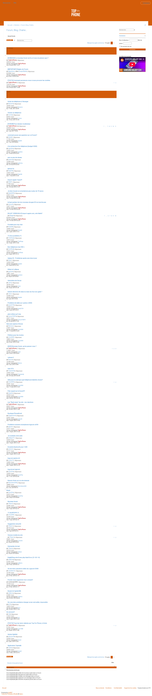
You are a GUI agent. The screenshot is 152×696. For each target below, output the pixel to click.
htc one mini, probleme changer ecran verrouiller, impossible (28, 602)
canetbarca (12, 570)
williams (11, 559)
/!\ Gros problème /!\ (14, 236)
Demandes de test (14, 546)
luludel (10, 137)
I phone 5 (11, 357)
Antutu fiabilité (12, 634)
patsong (11, 159)
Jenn (10, 282)
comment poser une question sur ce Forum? (22, 135)
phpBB (10, 692)
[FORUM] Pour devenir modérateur (19, 124)
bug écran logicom (14, 469)
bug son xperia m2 (14, 458)
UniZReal (11, 249)
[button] (116, 43)
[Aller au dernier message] (26, 63)
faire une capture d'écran (14, 324)
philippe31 (11, 438)
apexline (11, 148)
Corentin (20, 540)
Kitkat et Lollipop (13, 269)
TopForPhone (12, 60)
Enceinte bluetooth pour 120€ (17, 447)
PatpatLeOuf (12, 415)
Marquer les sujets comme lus (95, 43)
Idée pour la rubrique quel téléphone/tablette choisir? (25, 380)
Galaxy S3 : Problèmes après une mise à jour (22, 258)
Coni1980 (20, 628)
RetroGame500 (13, 482)
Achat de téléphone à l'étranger (18, 101)
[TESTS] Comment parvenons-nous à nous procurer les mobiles (29, 80)
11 (115, 126)
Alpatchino (12, 71)
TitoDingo (11, 238)
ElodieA (11, 226)
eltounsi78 (11, 636)
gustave (11, 271)
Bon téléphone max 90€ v (16, 247)
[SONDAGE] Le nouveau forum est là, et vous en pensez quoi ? (28, 58)
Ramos (10, 359)
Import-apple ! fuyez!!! (15, 180)
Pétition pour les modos (16, 335)
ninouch (11, 204)
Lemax (10, 115)
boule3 (20, 651)
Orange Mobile (23, 71)
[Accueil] (76, 13)
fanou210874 (12, 316)
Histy (10, 260)
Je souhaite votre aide (15, 436)
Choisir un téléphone (14, 113)
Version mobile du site (15, 535)
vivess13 (11, 460)
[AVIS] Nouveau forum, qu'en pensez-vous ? (22, 346)
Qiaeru (21, 694)
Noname (11, 103)
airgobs (20, 140)
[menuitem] (14, 2)
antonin (11, 449)
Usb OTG (11, 368)
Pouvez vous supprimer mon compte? (20, 580)
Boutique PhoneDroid (15, 413)
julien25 (20, 419)
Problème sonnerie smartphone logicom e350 (23, 424)
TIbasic (10, 503)
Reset (8, 490)
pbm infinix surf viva (14, 314)
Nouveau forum (13, 501)
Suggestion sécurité (14, 524)
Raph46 (11, 170)
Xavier (19, 640)
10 (113, 126)
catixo (10, 647)
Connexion (122, 35)
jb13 (10, 604)
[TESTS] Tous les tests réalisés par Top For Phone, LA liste (27, 623)
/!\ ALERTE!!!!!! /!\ (13, 513)
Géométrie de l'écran (14, 280)
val (9, 614)
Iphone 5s (11, 169)
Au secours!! (10, 612)
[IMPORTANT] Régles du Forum (18, 69)
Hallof (10, 182)
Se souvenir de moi (126, 46)
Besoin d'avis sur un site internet (18, 480)
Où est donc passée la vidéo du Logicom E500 (23, 568)
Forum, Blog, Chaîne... (16, 30)
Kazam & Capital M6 (14, 591)
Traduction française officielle (9, 694)
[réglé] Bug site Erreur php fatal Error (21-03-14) (24, 557)
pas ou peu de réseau (15, 157)
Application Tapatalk (14, 645)
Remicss (11, 326)
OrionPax (11, 471)
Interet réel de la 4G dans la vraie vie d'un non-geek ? (25, 292)
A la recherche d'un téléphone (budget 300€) (22, 146)
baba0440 (11, 193)
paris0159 (11, 305)
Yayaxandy (12, 370)
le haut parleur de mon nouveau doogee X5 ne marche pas (27, 202)
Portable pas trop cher (15, 224)
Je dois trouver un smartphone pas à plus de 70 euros (25, 191)
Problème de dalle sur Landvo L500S (20, 303)
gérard (10, 426)
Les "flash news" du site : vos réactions (20, 402)
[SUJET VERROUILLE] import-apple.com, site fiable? (25, 213)
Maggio (12, 215)
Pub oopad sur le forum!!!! (16, 391)
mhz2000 (20, 329)
